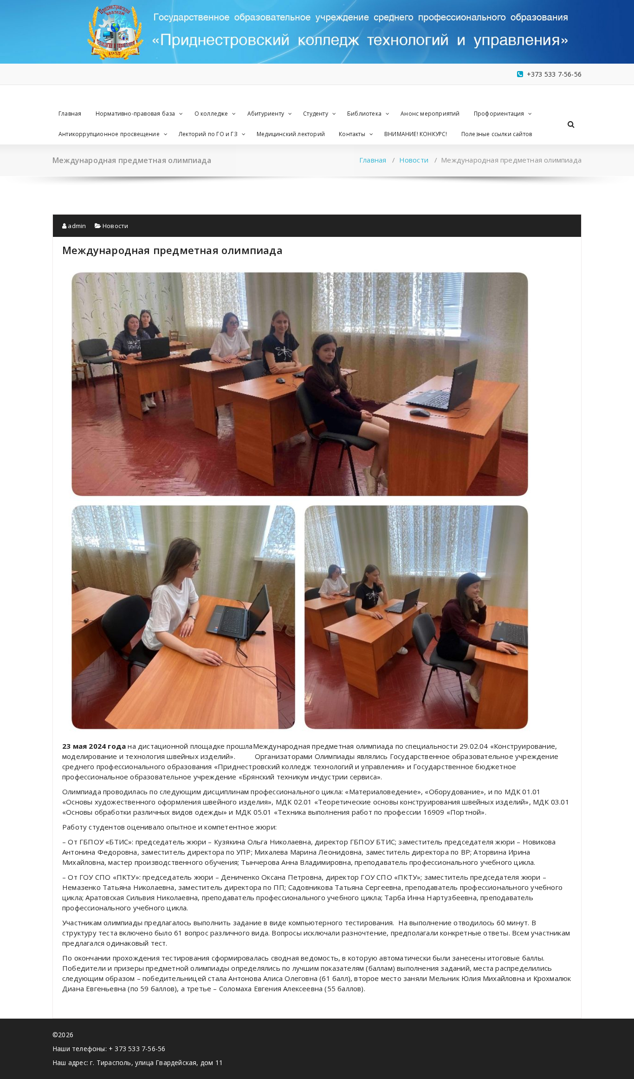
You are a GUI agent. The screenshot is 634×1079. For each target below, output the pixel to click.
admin (76, 226)
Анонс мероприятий (430, 114)
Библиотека (364, 114)
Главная (69, 114)
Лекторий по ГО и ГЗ (208, 134)
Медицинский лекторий (291, 134)
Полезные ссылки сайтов (496, 134)
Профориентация (499, 114)
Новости (413, 159)
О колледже (211, 114)
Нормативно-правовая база (135, 114)
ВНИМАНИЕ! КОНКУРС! (415, 134)
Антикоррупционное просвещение (109, 134)
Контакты (352, 134)
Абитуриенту (265, 114)
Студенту (315, 114)
